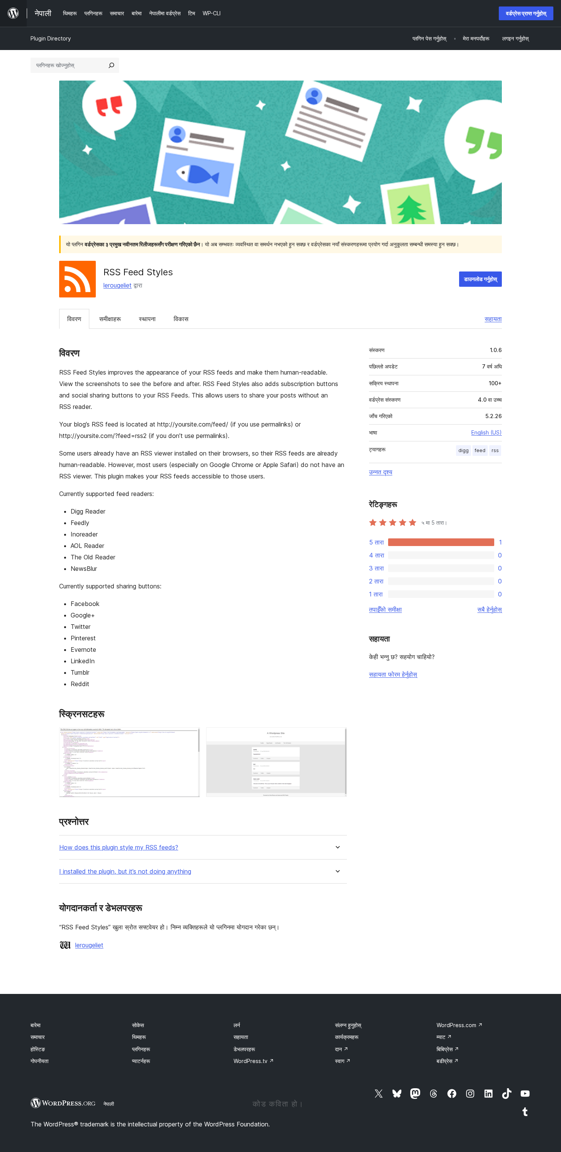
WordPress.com (460, 1025)
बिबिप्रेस (448, 1049)
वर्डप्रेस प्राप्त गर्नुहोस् (526, 13)
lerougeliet (117, 285)
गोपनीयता (39, 1061)
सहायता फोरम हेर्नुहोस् (393, 674)
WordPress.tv (254, 1061)
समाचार (38, 1037)
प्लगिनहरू (141, 1049)
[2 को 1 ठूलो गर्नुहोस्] (189, 738)
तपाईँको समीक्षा (385, 609)
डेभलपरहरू (244, 1049)
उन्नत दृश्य (380, 472)
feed (480, 450)
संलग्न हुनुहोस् (348, 1025)
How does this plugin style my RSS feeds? (118, 847)
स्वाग (343, 1061)
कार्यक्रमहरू (346, 1037)
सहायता (493, 319)
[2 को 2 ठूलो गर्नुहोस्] (336, 738)
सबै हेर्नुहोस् (489, 609)
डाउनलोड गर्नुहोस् (480, 279)
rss (495, 450)
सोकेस (138, 1025)
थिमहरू (139, 1037)
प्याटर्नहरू (141, 1061)
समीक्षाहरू (110, 319)
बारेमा (35, 1025)
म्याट (444, 1037)
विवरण (74, 319)
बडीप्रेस (448, 1061)
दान (341, 1049)
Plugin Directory (51, 38)
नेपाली (108, 1104)
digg (463, 450)
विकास (181, 319)
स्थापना (147, 319)
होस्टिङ (38, 1049)
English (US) (486, 432)
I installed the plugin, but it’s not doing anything (125, 871)
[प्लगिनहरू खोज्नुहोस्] (111, 65)
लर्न (237, 1025)
